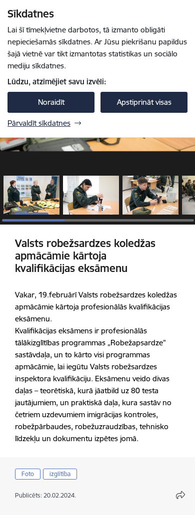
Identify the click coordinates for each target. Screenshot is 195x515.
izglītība (60, 474)
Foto (28, 474)
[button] (32, 195)
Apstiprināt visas (144, 102)
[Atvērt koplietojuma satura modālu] (180, 495)
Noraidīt (51, 102)
